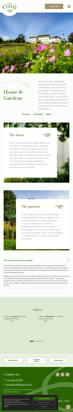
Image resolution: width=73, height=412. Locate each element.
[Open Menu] (69, 6)
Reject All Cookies (44, 402)
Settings (44, 406)
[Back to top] (68, 407)
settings (6, 406)
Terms (66, 401)
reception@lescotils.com (19, 384)
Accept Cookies (44, 398)
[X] (62, 374)
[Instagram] (67, 374)
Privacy (59, 401)
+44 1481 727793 (14, 380)
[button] (32, 341)
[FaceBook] (58, 374)
